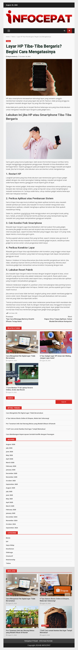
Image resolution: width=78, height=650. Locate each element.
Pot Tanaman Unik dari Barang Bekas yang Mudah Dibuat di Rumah (30, 424)
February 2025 (11, 510)
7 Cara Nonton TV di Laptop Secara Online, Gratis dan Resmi (22, 374)
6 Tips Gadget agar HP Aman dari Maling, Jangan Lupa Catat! (56, 342)
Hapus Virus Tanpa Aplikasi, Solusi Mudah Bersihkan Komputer (58, 318)
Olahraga (9, 552)
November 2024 (11, 520)
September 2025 (12, 484)
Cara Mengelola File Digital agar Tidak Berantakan (22, 342)
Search (10, 398)
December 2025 (11, 473)
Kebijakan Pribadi (31, 641)
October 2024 (11, 524)
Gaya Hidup (10, 545)
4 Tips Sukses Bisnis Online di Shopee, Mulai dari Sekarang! (27, 418)
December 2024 (11, 517)
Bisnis (8, 538)
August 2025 (10, 488)
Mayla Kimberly (12, 56)
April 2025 (9, 502)
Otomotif (9, 556)
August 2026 (10, 444)
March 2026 (10, 462)
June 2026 (9, 452)
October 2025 (11, 481)
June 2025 (9, 495)
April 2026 (9, 459)
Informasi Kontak (46, 641)
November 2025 (11, 477)
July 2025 (9, 491)
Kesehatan (10, 549)
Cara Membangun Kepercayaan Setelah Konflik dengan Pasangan (30, 434)
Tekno (8, 41)
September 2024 (12, 528)
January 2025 (10, 513)
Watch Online (69, 30)
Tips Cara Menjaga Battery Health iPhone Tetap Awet (20, 318)
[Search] (64, 31)
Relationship (10, 560)
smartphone (25, 213)
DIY (7, 541)
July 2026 (9, 448)
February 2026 (11, 466)
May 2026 (9, 455)
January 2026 (10, 470)
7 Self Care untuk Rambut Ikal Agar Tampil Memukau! (25, 429)
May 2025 (9, 499)
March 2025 (10, 506)
